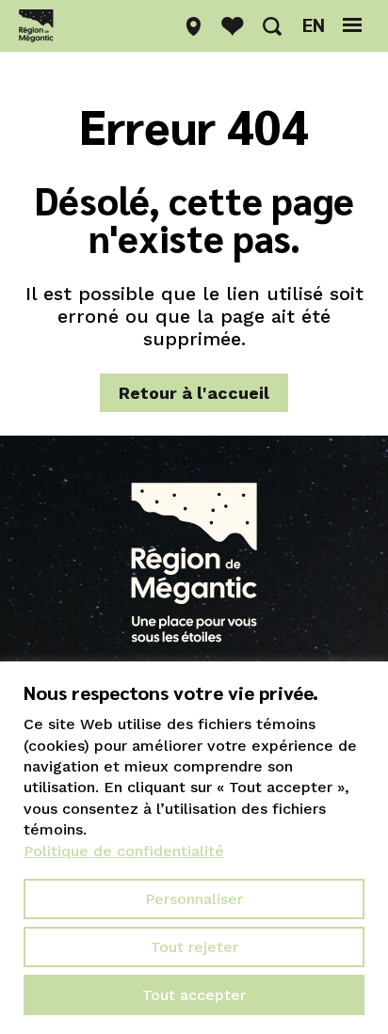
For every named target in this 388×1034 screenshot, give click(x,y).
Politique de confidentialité (124, 851)
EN (313, 24)
